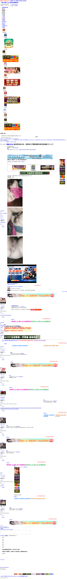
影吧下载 (3, 11)
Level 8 (4, 304)
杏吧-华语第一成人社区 (23, 576)
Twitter (4, 576)
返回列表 (1, 140)
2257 (14, 576)
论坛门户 (13, 138)
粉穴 (17, 283)
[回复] (7, 140)
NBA (3, 22)
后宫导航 (3, 24)
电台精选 (3, 14)
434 (2, 451)
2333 (2, 508)
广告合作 (5, 0)
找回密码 (16, 4)
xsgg (1, 367)
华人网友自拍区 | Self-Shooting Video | (41, 139)
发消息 (3, 226)
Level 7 (1, 217)
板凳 (5, 324)
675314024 (2, 417)
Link (6, 529)
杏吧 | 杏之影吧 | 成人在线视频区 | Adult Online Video (25, 139)
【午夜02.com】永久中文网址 (40, 340)
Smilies (12, 529)
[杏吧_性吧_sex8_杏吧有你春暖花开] (9, 2)
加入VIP (8, 0)
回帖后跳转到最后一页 (12, 535)
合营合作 (3, 26)
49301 (3, 406)
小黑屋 (1, 576)
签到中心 (1, 567)
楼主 (8, 148)
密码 (1, 5)
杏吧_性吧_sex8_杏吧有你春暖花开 (6, 138)
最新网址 (8, 567)
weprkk (1, 472)
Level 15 (4, 395)
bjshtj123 (1, 390)
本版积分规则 (2, 535)
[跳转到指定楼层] (15, 147)
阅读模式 (34, 149)
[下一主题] (14, 141)
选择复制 (36, 136)
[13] (50, 289)
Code (10, 529)
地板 (11, 352)
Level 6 (4, 424)
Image (4, 529)
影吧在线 (3, 10)
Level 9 (4, 506)
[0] (57, 361)
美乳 (13, 283)
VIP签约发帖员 (2, 222)
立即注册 (16, 5)
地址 (14, 0)
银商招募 (17, 0)
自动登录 (13, 4)
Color (2, 529)
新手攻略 (20, 0)
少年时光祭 (2, 210)
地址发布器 (24, 0)
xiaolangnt (1, 499)
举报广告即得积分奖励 (46, 318)
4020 (4, 350)
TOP (1, 559)
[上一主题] (10, 141)
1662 (2, 306)
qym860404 (2, 346)
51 (3, 451)
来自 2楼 (16, 305)
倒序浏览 (31, 149)
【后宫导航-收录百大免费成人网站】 (26, 340)
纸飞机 (6, 576)
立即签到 (3, 553)
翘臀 (15, 283)
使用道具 (8, 292)
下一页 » (1, 525)
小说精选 (3, 15)
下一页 (6, 139)
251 (3, 306)
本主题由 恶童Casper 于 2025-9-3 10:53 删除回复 (14, 286)
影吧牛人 (1, 327)
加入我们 (11, 576)
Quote (8, 529)
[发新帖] (4, 140)
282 (2, 219)
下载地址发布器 (4, 25)
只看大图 (24, 149)
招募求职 (11, 0)
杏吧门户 (3, 8)
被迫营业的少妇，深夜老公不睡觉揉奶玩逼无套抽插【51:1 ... (57, 139)
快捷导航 (3, 27)
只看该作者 (20, 149)
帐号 (1, 4)
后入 (11, 283)
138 (1, 219)
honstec (11, 288)
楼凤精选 (3, 13)
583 (3, 508)
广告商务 (8, 576)
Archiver (18, 576)
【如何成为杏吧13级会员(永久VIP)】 (11, 340)
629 (2, 376)
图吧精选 (3, 12)
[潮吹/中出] (10, 144)
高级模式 (1, 528)
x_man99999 (2, 442)
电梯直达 (8, 147)
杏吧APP (1, 0)
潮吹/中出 (8, 283)
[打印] (7, 141)
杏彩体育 (3, 23)
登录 (10, 161)
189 (3, 219)
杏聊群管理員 (2, 397)
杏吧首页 (5, 7)
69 (2, 433)
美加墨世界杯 (4, 21)
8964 (4, 476)
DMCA (16, 576)
